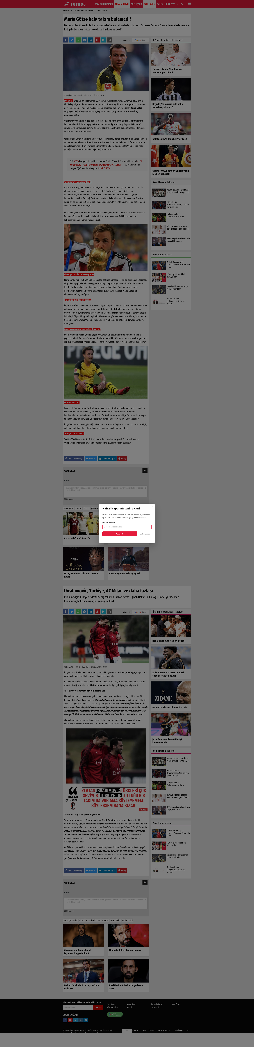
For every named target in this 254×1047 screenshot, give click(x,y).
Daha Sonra (145, 534)
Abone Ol (120, 534)
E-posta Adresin (108, 522)
